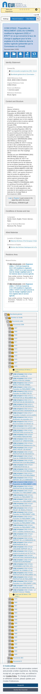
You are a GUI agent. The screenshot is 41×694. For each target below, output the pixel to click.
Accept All (21, 685)
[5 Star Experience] (29, 9)
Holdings (5, 19)
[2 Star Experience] (23, 9)
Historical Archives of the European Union (23, 241)
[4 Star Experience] (27, 9)
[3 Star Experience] (25, 9)
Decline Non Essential (20, 690)
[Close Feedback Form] (36, 9)
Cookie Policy (11, 676)
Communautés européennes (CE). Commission (25, 71)
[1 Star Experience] (21, 9)
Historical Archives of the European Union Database (20, 4)
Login (36, 15)
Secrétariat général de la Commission (22, 74)
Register (16, 198)
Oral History (30, 19)
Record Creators (17, 19)
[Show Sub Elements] (10, 328)
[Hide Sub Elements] (6, 314)
